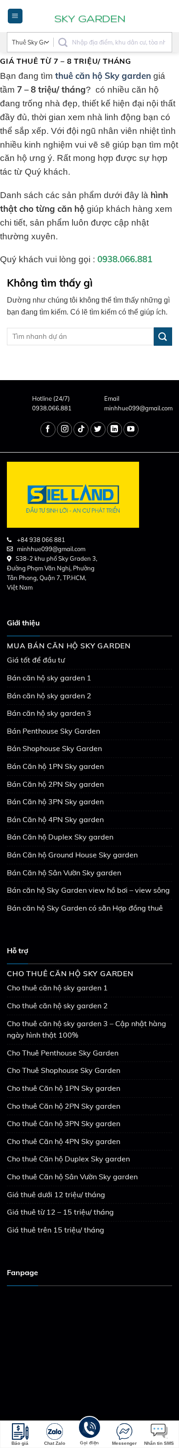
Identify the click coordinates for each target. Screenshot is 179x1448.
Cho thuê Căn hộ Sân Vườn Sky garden (72, 1176)
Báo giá (19, 1443)
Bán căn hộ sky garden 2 (49, 695)
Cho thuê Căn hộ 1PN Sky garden (63, 1088)
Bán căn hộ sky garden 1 (49, 677)
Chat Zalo (54, 1443)
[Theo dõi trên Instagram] (64, 429)
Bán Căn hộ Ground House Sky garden (72, 854)
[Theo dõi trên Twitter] (98, 429)
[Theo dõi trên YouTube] (131, 429)
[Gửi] (163, 336)
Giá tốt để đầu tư (36, 659)
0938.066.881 (52, 408)
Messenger (124, 1443)
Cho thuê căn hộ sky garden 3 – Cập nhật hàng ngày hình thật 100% (86, 1029)
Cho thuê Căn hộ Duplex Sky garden (68, 1158)
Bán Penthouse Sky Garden (53, 730)
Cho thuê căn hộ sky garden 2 (57, 1005)
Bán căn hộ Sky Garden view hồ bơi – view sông (88, 890)
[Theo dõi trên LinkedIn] (114, 429)
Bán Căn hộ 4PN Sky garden (55, 819)
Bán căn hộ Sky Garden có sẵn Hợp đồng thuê (85, 907)
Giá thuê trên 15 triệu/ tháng (55, 1229)
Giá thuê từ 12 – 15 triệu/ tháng (60, 1211)
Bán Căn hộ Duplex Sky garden (60, 836)
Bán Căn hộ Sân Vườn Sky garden (64, 872)
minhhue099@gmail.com (138, 408)
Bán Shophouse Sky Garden (54, 748)
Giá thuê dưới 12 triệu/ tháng (56, 1194)
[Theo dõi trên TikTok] (81, 429)
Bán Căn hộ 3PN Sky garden (55, 801)
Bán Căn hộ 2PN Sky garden (55, 784)
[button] (15, 16)
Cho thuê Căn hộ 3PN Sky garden (63, 1123)
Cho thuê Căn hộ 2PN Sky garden (63, 1106)
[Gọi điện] (89, 1429)
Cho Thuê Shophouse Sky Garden (63, 1070)
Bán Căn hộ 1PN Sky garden (55, 766)
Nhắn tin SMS (159, 1443)
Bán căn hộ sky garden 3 (49, 713)
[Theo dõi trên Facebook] (48, 429)
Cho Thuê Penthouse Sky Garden (62, 1052)
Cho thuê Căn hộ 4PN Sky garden (63, 1141)
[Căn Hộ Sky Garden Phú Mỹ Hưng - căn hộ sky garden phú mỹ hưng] (89, 16)
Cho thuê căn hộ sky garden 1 (57, 987)
